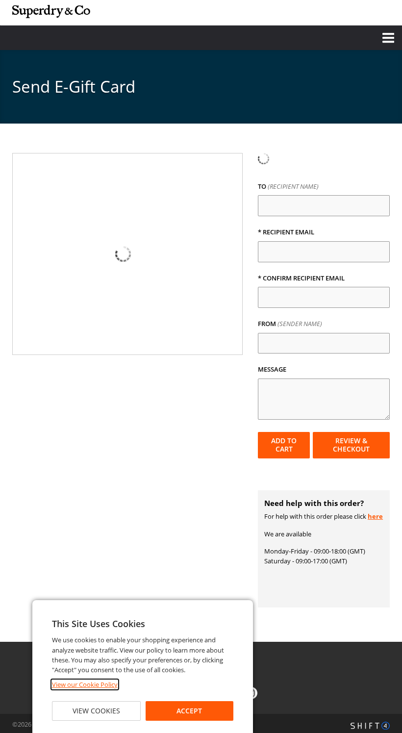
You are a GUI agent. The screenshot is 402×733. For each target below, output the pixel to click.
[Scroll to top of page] (383, 615)
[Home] (51, 11)
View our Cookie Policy (85, 684)
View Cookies (96, 710)
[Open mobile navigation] (201, 37)
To (288, 187)
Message (272, 370)
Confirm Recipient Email (301, 278)
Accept (189, 710)
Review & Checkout (351, 445)
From (290, 324)
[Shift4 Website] (370, 726)
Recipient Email (286, 232)
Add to (284, 445)
